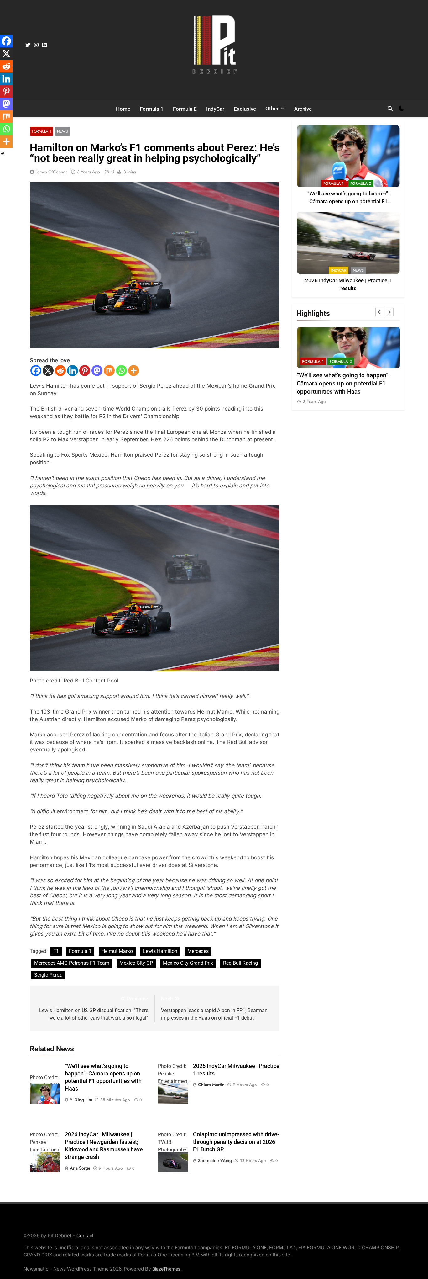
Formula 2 (360, 183)
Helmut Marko (117, 951)
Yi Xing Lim (81, 1099)
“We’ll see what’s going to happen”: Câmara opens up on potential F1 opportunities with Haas (348, 201)
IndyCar (215, 109)
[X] (48, 370)
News (62, 131)
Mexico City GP (136, 963)
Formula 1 (152, 109)
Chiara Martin (211, 1084)
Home (123, 109)
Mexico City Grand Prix (188, 963)
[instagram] (36, 45)
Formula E (185, 109)
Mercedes (198, 951)
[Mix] (109, 370)
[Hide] (2, 153)
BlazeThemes (166, 1268)
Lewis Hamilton (160, 951)
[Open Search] (390, 108)
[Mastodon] (96, 370)
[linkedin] (44, 45)
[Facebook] (35, 370)
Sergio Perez (48, 975)
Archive (303, 109)
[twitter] (27, 45)
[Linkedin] (72, 370)
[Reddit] (60, 370)
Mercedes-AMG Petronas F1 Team (71, 963)
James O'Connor (51, 172)
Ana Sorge (80, 1168)
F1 (56, 951)
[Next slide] (389, 312)
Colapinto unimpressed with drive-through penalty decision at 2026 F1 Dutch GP (236, 1142)
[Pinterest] (84, 370)
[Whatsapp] (121, 370)
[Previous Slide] (379, 312)
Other (272, 108)
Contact (85, 1235)
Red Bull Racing (240, 963)
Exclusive (245, 109)
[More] (133, 370)
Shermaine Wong (215, 1160)
